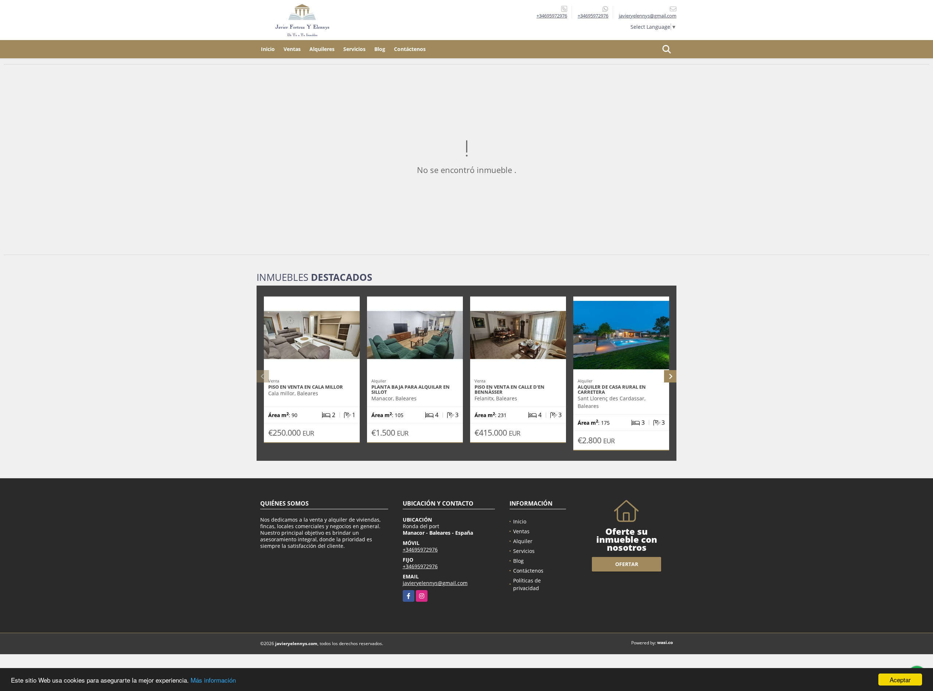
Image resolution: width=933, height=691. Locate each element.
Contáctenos (410, 49)
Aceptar (900, 679)
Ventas (292, 49)
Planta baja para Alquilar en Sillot (410, 389)
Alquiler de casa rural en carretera (612, 389)
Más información (213, 679)
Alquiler (522, 541)
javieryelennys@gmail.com (435, 583)
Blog (379, 49)
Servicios (354, 49)
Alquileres (322, 49)
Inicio (268, 49)
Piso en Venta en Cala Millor (305, 386)
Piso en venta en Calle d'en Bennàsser (509, 389)
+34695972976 (551, 15)
